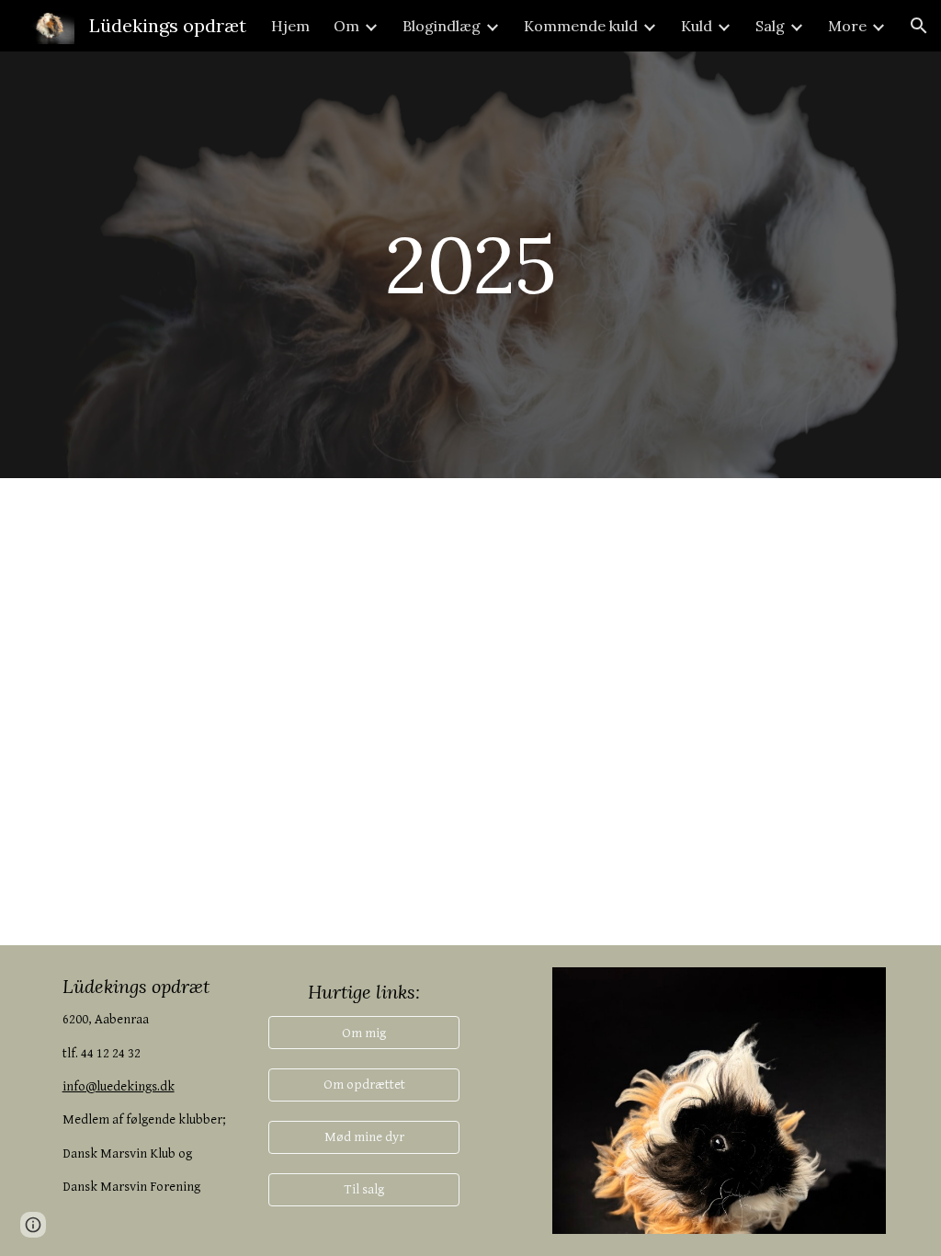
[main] (470, 264)
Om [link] (346, 26)
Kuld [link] (696, 26)
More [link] (847, 26)
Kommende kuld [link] (581, 26)
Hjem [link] (290, 26)
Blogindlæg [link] (441, 26)
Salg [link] (770, 26)
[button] (919, 26)
